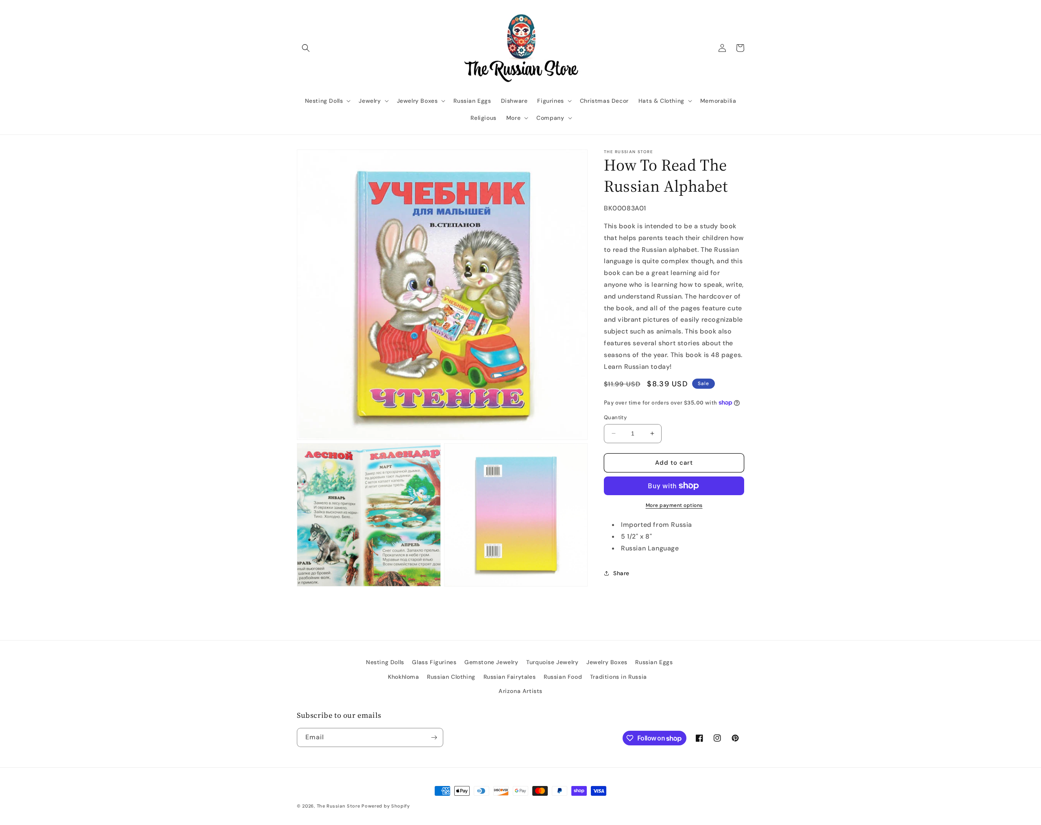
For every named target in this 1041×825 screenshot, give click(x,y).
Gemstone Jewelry (491, 662)
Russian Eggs (654, 662)
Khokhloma (403, 676)
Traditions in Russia (618, 676)
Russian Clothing (451, 676)
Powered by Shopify (386, 806)
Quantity (615, 417)
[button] (306, 48)
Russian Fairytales (509, 676)
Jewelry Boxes (606, 662)
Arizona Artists (520, 691)
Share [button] (621, 572)
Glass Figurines (434, 662)
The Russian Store (338, 806)
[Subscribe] (434, 737)
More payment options (674, 505)
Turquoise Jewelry (552, 662)
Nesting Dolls (385, 662)
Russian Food (563, 676)
